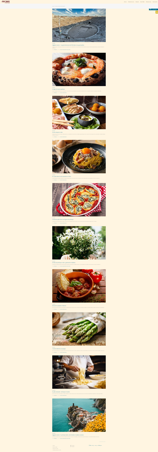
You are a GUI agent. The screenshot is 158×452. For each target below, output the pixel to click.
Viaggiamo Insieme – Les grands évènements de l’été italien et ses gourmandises (68, 45)
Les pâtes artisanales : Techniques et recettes (61, 392)
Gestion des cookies (55, 448)
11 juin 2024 (53, 87)
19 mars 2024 (53, 433)
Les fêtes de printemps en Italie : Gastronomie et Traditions (63, 262)
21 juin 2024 (53, 43)
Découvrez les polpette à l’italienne (59, 305)
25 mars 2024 (53, 390)
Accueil (53, 6)
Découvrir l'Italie (68, 49)
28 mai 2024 (53, 130)
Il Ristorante (55, 49)
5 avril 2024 (53, 347)
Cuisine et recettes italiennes (63, 49)
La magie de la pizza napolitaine (58, 89)
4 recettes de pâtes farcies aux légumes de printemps (62, 219)
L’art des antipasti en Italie (57, 132)
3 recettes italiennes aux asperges (59, 348)
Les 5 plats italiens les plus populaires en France (61, 176)
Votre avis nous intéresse (95, 445)
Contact (54, 445)
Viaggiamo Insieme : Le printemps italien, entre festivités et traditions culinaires (68, 435)
